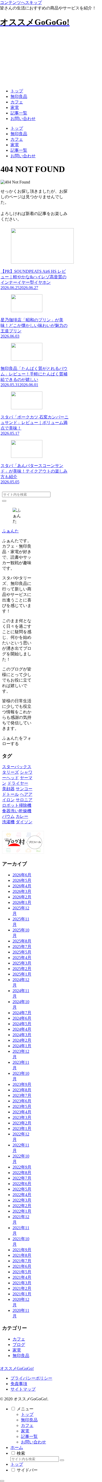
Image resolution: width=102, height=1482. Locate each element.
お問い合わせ (33, 1442)
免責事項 (18, 1383)
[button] (4, 501)
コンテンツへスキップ (21, 2)
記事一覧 (29, 1436)
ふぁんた (10, 531)
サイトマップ (23, 1389)
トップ (27, 1414)
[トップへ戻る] (2, 1481)
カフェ (27, 1425)
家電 (25, 1431)
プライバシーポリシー (31, 1378)
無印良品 (29, 1420)
